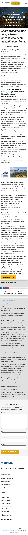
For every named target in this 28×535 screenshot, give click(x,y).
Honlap (3, 444)
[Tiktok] (11, 519)
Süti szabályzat (17, 530)
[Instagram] (5, 519)
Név (2, 431)
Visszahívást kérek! (8, 277)
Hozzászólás (5, 412)
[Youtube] (8, 519)
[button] (25, 3)
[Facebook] (2, 519)
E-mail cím (4, 438)
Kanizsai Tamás (14, 532)
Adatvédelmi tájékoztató (7, 530)
